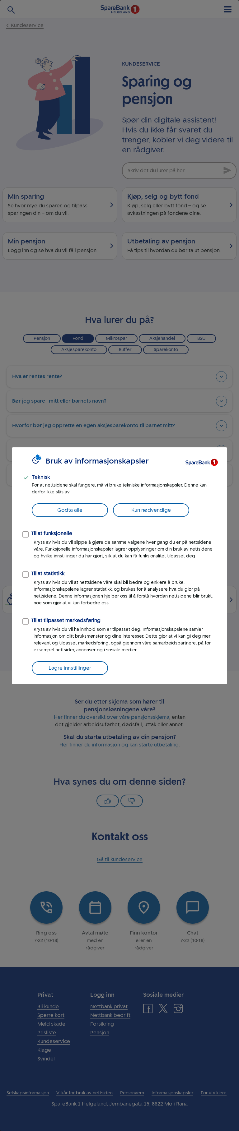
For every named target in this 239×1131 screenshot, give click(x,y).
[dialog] (119, 565)
